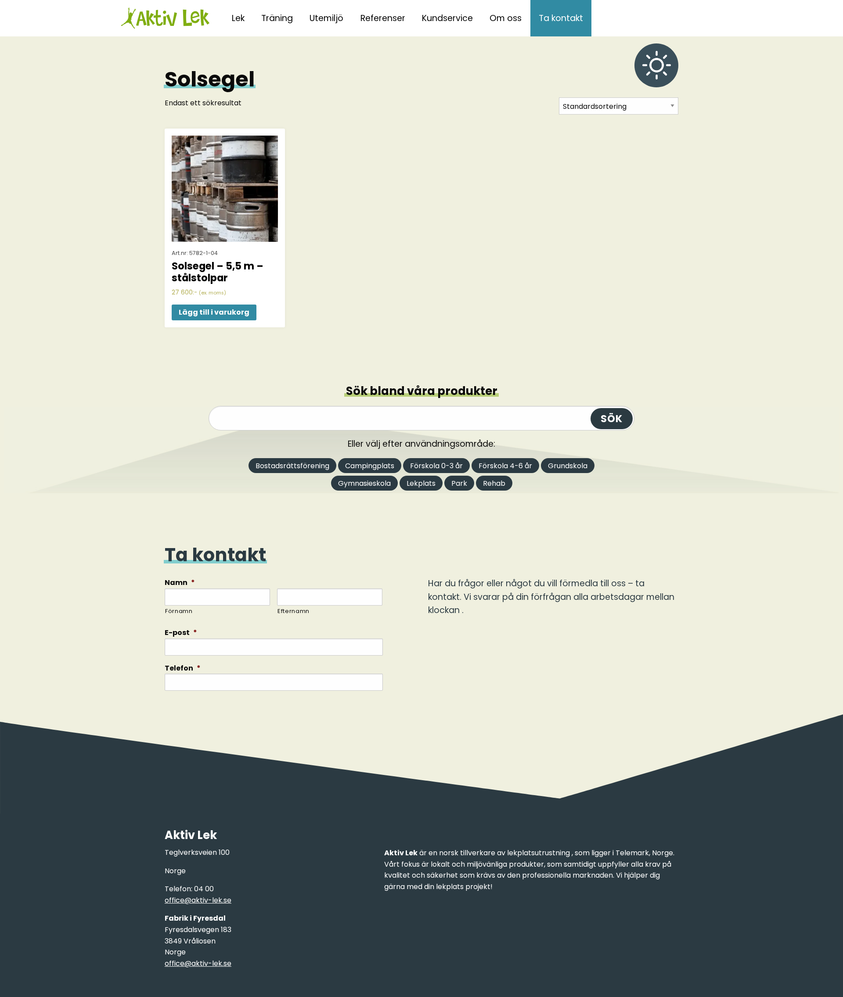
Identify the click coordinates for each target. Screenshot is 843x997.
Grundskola (567, 466)
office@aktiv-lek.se (198, 900)
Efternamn (293, 611)
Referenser (382, 18)
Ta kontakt (561, 18)
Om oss (506, 18)
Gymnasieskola (364, 483)
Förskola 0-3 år (436, 466)
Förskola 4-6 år (505, 466)
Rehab (494, 483)
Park (459, 483)
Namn (180, 583)
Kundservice (447, 18)
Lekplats (421, 483)
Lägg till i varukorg (214, 312)
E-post (181, 633)
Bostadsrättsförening (292, 466)
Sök (612, 419)
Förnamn (179, 611)
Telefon (183, 668)
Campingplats (369, 466)
